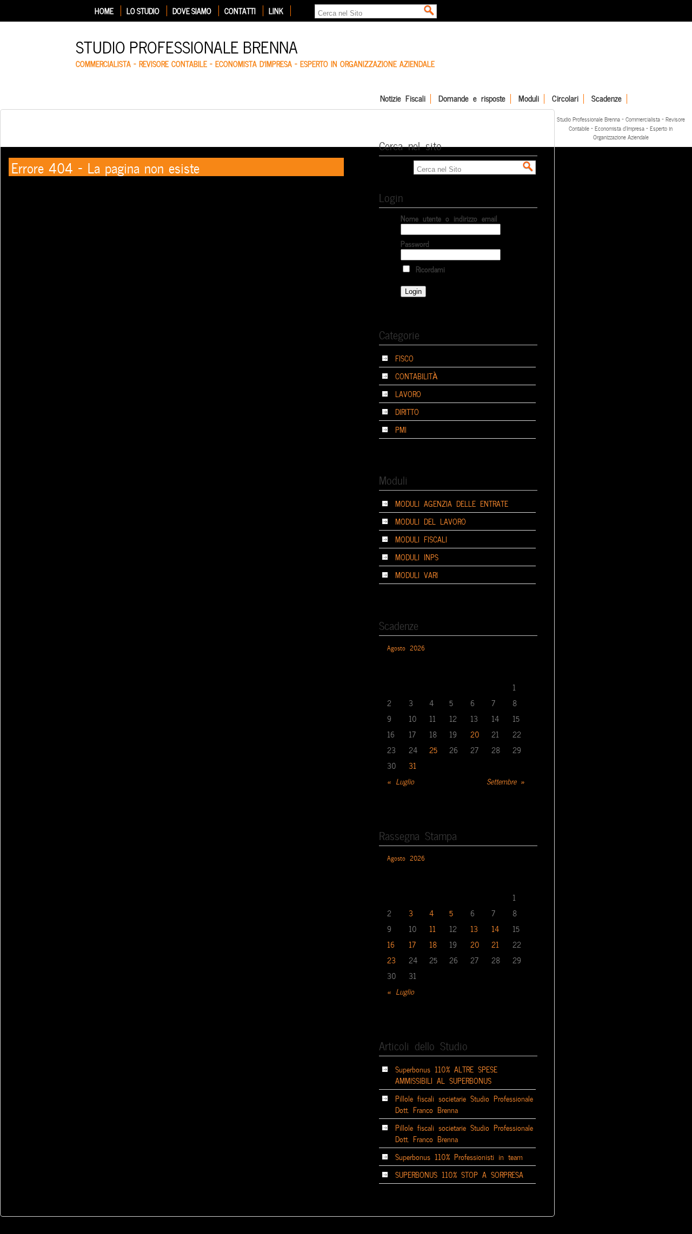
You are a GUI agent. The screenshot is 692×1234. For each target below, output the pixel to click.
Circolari (565, 99)
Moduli (528, 99)
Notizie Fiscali (402, 99)
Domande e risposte (471, 99)
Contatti (240, 10)
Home (104, 10)
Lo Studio (143, 10)
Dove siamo (191, 10)
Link (276, 10)
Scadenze (606, 99)
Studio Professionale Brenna (187, 45)
